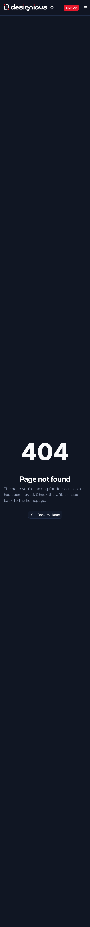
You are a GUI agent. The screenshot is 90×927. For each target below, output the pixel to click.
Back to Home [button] (49, 515)
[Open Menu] (85, 7)
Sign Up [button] (71, 7)
